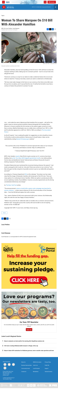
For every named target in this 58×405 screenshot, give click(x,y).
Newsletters (35, 371)
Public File (47, 365)
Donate (52, 2)
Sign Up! (29, 329)
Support (46, 368)
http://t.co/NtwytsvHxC (38, 147)
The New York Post (11, 185)
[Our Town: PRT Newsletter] (29, 305)
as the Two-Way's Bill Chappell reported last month (26, 158)
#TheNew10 (23, 145)
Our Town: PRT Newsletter (29, 322)
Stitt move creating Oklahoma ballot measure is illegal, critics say (21, 345)
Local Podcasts (36, 368)
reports (18, 156)
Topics (2, 15)
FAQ (26, 174)
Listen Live (35, 365)
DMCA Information (37, 362)
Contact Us (23, 371)
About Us (23, 362)
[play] (4, 7)
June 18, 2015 (40, 151)
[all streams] (56, 7)
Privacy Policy (48, 362)
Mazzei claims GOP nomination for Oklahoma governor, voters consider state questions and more (29, 350)
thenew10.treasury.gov (22, 139)
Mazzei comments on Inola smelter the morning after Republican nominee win (24, 341)
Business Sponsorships (26, 365)
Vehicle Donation (48, 371)
